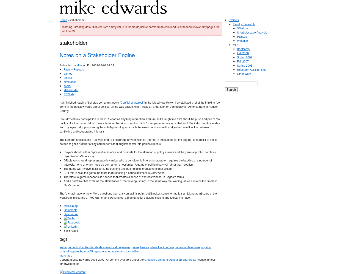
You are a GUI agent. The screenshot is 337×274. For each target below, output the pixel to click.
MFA (235, 45)
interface (168, 247)
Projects (234, 20)
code (95, 247)
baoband (86, 247)
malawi (179, 247)
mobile (188, 247)
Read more (71, 214)
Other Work (244, 74)
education (114, 247)
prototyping (104, 251)
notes (196, 247)
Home (63, 20)
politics (68, 77)
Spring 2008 (244, 65)
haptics (144, 247)
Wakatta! (242, 40)
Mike (80, 65)
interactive (156, 247)
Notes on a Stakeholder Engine (97, 55)
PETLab (69, 94)
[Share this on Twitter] (69, 218)
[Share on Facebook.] (72, 222)
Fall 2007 (243, 61)
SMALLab (243, 28)
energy (126, 247)
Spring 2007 (244, 57)
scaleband (118, 251)
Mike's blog (71, 206)
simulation (70, 82)
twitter (135, 251)
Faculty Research (75, 69)
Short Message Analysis (252, 32)
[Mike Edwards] (113, 10)
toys (128, 251)
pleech (77, 251)
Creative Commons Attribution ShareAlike (170, 259)
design (103, 247)
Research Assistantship (251, 69)
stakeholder (71, 90)
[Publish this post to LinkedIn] (71, 226)
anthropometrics (70, 247)
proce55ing (90, 251)
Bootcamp (243, 49)
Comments (70, 210)
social (67, 86)
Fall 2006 (243, 53)
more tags (66, 255)
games (68, 73)
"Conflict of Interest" (132, 102)
